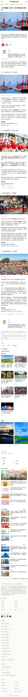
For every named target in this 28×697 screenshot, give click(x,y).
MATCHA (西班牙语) (5, 648)
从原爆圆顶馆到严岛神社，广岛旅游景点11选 (20, 380)
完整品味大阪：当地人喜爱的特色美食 (18, 571)
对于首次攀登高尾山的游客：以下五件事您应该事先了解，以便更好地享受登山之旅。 (18, 548)
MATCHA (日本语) (5, 623)
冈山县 (15, 609)
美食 (7, 4)
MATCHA (10, 52)
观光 (3, 4)
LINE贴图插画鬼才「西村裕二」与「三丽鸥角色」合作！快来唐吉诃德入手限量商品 (18, 483)
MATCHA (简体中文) (5, 637)
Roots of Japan (4, 669)
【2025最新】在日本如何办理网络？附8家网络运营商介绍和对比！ (18, 530)
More (24, 420)
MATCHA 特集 (19, 4)
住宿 (17, 461)
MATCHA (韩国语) (5, 634)
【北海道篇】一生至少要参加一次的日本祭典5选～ (7, 412)
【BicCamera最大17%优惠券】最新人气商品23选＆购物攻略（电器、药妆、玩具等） (18, 512)
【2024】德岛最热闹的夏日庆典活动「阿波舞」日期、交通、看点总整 (7, 381)
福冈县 (2, 606)
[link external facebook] (2, 617)
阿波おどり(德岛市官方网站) (12, 246)
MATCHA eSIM (4, 657)
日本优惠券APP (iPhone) (6, 651)
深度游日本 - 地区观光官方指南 (7, 659)
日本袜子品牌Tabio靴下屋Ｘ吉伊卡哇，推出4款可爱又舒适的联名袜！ (18, 488)
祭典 (8, 345)
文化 (3, 345)
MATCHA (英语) (4, 626)
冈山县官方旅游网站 (5, 667)
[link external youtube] (10, 617)
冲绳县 (15, 606)
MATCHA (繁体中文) (5, 629)
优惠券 (12, 4)
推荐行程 (15, 345)
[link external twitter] (5, 617)
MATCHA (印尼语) (5, 640)
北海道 (15, 604)
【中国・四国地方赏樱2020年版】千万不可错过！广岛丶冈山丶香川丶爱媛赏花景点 (20, 366)
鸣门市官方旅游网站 (5, 672)
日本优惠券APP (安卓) (6, 654)
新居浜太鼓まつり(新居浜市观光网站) (14, 311)
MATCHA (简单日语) (5, 645)
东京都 (2, 601)
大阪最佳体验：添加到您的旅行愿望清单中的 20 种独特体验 (18, 560)
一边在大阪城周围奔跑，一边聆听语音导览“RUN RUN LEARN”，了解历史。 (18, 553)
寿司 (6, 453)
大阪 (12, 453)
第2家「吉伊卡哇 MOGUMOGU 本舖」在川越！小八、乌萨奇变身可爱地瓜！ (18, 501)
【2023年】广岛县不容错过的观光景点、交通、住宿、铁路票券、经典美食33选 (7, 365)
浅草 (9, 453)
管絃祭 (7, 125)
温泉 (3, 453)
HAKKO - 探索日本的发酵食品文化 (8, 675)
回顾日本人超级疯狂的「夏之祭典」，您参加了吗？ (7, 396)
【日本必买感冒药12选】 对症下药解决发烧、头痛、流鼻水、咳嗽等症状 (18, 524)
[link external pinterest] (8, 617)
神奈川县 (3, 609)
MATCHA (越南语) (5, 643)
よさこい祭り (9, 185)
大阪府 (15, 601)
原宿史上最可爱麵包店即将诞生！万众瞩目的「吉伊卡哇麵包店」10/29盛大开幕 (18, 495)
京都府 (2, 604)
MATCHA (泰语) (4, 631)
